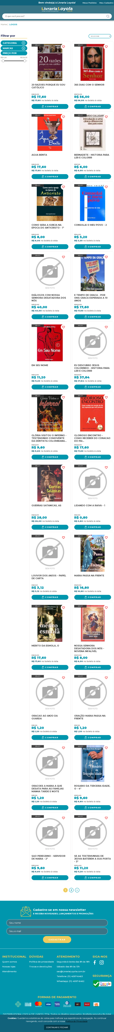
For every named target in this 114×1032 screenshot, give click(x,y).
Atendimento (9, 971)
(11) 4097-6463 (75, 976)
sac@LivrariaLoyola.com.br (71, 971)
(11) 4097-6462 (76, 981)
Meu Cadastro (106, 3)
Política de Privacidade (77, 1021)
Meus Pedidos (90, 3)
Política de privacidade (41, 961)
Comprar (51, 106)
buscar (108, 16)
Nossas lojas (8, 966)
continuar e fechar (57, 1027)
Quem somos (9, 961)
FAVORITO (63, 47)
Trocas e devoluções (40, 966)
